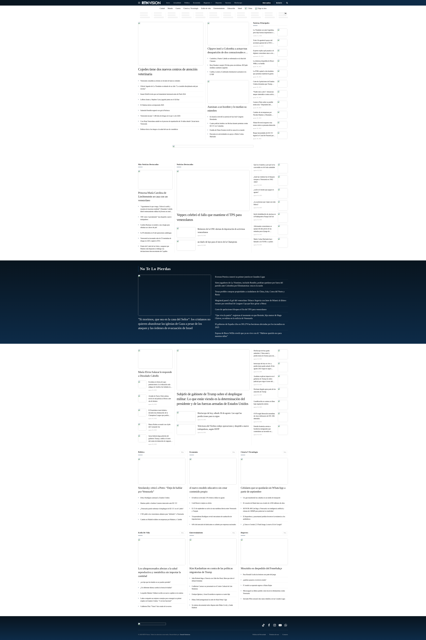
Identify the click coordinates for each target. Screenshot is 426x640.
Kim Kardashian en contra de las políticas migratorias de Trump (211, 570)
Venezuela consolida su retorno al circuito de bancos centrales (160, 81)
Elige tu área (261, 8)
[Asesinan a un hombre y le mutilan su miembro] (228, 91)
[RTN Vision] (151, 2)
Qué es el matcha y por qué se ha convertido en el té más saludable (264, 166)
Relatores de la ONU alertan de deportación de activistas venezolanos (221, 230)
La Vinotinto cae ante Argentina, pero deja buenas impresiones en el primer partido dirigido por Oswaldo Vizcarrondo (263, 31)
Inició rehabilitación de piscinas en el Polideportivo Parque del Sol (265, 215)
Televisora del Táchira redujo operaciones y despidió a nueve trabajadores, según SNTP (223, 427)
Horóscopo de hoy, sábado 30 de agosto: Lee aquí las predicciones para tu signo (220, 414)
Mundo (170, 8)
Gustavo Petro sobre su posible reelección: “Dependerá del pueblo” (263, 103)
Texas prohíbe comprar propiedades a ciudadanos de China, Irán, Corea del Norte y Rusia (249, 293)
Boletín (279, 3)
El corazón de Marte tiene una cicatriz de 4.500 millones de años (264, 503)
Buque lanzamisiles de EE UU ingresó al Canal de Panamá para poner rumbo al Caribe (263, 134)
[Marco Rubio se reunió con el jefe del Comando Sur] (142, 427)
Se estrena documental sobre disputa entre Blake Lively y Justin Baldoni (212, 606)
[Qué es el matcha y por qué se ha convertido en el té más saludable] (283, 168)
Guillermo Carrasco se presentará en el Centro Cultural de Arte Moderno (212, 587)
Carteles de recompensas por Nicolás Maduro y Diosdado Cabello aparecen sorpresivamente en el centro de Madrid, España (264, 113)
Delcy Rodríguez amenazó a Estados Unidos (155, 498)
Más (182, 452)
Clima (250, 8)
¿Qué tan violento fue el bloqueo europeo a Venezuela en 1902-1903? (264, 179)
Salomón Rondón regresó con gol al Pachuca (155, 110)
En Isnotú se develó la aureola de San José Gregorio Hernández (226, 118)
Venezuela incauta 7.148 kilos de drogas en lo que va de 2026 (160, 116)
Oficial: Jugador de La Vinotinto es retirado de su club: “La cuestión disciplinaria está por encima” (169, 87)
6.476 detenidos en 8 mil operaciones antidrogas (155, 233)
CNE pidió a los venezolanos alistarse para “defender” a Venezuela (162, 514)
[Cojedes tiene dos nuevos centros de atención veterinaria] (170, 43)
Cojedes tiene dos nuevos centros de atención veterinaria (167, 71)
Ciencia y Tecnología (190, 8)
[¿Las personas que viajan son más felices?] (283, 206)
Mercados (267, 3)
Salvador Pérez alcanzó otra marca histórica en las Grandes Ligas (264, 599)
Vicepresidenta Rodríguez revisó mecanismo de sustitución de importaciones (212, 518)
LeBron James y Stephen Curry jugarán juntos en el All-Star (159, 99)
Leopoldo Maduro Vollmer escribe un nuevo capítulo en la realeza (161, 593)
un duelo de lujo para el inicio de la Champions (217, 242)
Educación (231, 8)
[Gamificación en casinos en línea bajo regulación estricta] (283, 405)
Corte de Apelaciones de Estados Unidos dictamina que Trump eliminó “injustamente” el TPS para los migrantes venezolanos (263, 83)
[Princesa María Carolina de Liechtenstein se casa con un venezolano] (155, 179)
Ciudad (162, 8)
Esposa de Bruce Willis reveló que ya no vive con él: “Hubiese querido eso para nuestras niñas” (248, 334)
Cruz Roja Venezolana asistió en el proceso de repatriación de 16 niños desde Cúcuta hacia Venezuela (169, 122)
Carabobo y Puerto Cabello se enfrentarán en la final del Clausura (228, 60)
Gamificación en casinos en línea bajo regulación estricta (264, 402)
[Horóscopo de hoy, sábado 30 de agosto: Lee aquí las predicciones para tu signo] (186, 416)
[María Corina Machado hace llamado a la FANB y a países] (283, 243)
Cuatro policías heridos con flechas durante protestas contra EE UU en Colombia (229, 124)
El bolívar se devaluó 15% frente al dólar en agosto (208, 498)
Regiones (207, 3)
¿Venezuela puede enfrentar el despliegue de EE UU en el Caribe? (161, 509)
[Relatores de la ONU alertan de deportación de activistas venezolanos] (186, 232)
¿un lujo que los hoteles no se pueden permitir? (155, 582)
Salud (240, 8)
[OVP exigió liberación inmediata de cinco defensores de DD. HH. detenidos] (283, 417)
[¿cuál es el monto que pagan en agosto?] (283, 193)
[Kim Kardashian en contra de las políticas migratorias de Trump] (213, 552)
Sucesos (228, 3)
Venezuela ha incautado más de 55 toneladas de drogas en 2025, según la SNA (155, 239)
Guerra (178, 8)
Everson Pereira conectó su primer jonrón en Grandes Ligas (240, 277)
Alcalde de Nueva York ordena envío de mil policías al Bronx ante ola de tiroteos (159, 398)
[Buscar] (287, 2)
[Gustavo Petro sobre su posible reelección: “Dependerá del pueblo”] (282, 104)
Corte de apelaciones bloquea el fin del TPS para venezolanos (240, 309)
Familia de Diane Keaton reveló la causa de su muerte (227, 130)
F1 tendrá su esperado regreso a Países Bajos (257, 585)
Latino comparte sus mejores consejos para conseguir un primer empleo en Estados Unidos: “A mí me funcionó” (160, 599)
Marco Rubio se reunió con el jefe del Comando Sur (159, 425)
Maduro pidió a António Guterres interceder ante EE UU (158, 503)
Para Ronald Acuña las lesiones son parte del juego (259, 574)
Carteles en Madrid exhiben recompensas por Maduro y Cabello (161, 519)
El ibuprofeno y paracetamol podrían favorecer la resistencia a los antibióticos (264, 518)
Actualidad (177, 3)
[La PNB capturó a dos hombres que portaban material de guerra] (282, 73)
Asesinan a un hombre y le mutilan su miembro (227, 108)
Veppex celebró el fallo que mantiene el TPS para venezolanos (209, 217)
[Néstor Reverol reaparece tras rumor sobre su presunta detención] (282, 125)
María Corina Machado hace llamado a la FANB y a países (263, 240)
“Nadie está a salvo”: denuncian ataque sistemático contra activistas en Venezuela (264, 93)
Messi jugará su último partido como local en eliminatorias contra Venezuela (264, 592)
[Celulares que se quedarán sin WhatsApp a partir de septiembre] (264, 471)
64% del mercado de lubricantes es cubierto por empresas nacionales (214, 524)
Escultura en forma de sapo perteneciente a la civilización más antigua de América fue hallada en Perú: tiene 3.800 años (159, 384)
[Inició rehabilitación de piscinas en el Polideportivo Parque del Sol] (283, 218)
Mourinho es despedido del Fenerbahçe (261, 568)
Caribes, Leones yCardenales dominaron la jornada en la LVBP (228, 73)
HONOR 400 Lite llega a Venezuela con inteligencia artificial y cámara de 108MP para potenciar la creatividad (263, 510)
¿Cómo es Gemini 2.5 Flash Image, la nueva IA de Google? (262, 524)
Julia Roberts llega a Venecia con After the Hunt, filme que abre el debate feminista (213, 579)
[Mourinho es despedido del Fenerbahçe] (264, 552)
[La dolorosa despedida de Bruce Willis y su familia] (282, 63)
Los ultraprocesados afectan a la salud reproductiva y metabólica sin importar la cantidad (159, 572)
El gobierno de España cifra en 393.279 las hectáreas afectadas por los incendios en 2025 (250, 325)
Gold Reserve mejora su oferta (201, 503)
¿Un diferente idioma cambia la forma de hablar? (156, 588)
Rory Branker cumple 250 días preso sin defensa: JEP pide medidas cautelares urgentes (229, 66)
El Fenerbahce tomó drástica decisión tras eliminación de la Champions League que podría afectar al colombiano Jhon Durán (159, 413)
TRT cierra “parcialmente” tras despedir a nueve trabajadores (155, 218)
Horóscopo (238, 3)
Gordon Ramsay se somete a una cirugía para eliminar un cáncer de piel (155, 226)
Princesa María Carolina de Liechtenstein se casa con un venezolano (153, 196)
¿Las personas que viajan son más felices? (265, 203)
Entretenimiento (219, 8)
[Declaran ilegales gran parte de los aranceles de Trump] (283, 393)
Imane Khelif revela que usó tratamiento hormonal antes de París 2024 (163, 94)
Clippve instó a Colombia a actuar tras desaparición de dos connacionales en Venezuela (227, 50)
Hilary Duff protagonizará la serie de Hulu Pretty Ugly (209, 600)
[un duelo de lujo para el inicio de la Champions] (186, 245)
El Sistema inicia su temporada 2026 (152, 105)
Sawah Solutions (185, 634)
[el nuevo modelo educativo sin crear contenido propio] (213, 471)
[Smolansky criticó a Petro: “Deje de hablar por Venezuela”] (161, 471)
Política (187, 3)
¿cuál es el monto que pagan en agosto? (264, 191)
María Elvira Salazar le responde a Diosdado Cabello (155, 373)
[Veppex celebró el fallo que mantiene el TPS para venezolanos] (213, 190)
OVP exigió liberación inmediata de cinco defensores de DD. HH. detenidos (264, 416)
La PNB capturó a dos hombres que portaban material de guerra (263, 72)
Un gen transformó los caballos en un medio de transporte (261, 498)
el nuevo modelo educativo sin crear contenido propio (208, 489)
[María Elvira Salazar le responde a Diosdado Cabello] (155, 359)
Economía (196, 3)
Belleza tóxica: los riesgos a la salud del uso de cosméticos (159, 129)
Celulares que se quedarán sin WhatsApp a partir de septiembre (263, 489)
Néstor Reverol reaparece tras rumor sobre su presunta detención (264, 124)
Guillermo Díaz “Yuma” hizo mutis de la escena (155, 606)
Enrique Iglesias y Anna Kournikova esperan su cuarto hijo (211, 594)
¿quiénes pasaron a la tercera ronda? (254, 580)
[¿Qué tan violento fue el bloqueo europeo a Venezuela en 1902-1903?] (283, 180)
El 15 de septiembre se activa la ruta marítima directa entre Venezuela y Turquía (214, 510)
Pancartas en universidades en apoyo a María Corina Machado (227, 135)
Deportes (219, 3)
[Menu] (139, 2)
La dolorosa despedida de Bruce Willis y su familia (263, 62)
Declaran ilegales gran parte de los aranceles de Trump (265, 390)
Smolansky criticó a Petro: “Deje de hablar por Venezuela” (160, 489)
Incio (168, 3)
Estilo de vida (206, 8)
